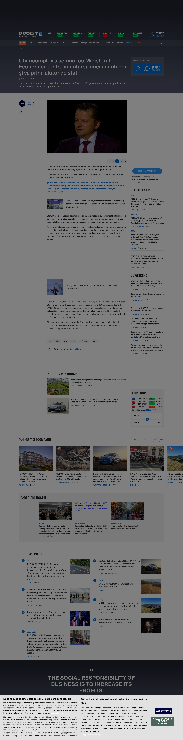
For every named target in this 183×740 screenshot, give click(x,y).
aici (34, 732)
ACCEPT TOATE (163, 711)
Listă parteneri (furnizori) (91, 734)
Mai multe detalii (57, 712)
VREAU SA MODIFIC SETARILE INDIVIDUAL (162, 721)
